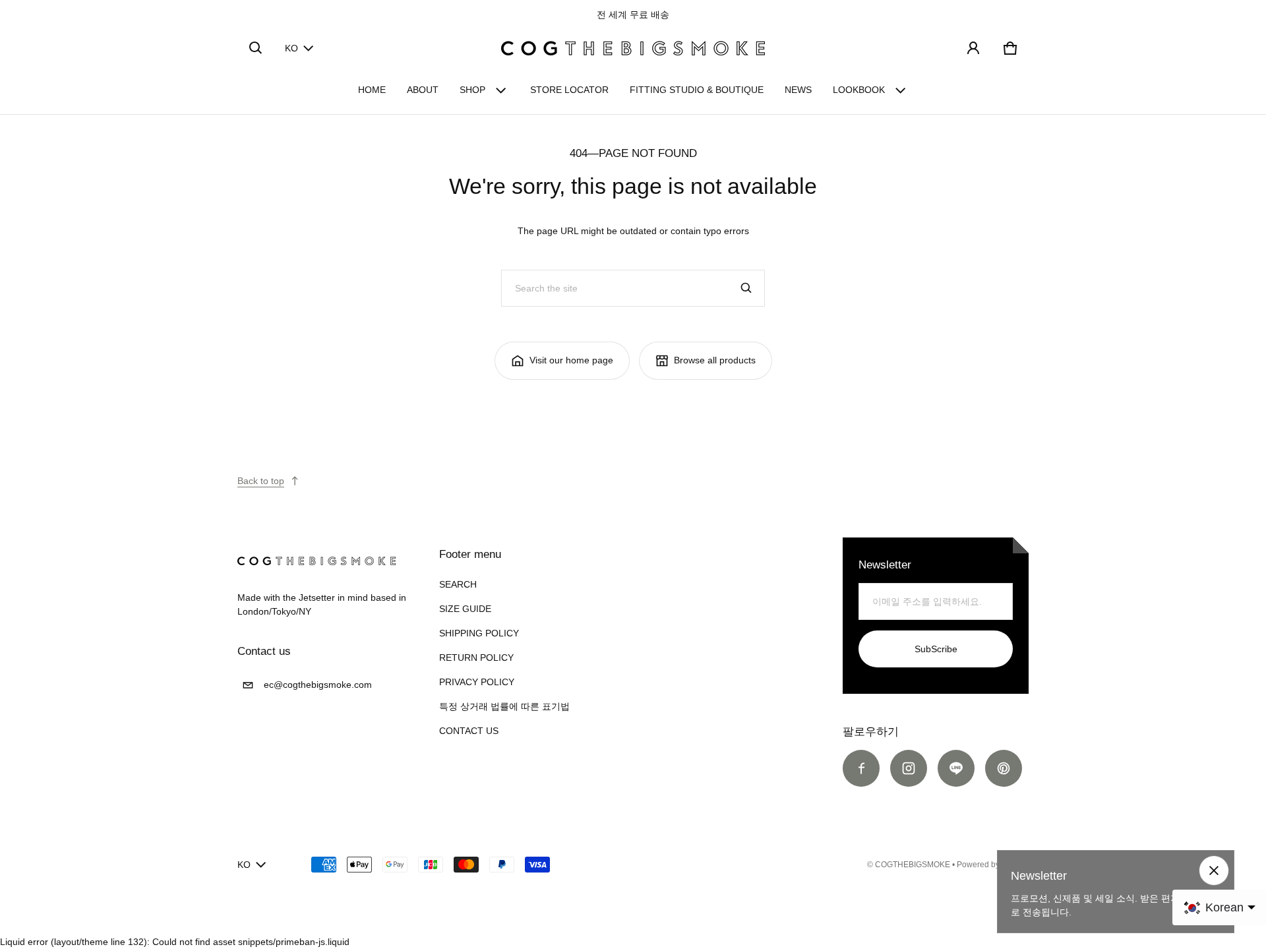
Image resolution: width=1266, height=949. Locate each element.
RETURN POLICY (476, 657)
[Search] (746, 288)
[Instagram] (908, 768)
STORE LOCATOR (569, 89)
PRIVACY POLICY (476, 682)
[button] (255, 48)
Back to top (260, 480)
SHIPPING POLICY (479, 633)
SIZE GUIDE (465, 608)
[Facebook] (861, 768)
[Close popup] (1213, 870)
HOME (372, 89)
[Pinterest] (1003, 768)
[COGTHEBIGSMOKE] (633, 48)
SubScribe (936, 649)
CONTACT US (468, 730)
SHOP (472, 89)
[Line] (956, 768)
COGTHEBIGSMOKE (912, 864)
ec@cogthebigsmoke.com (318, 684)
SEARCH (458, 584)
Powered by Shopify (993, 864)
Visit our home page (571, 360)
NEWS (798, 89)
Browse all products (715, 360)
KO (291, 48)
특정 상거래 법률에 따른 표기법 (504, 706)
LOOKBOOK (859, 89)
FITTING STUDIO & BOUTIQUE (697, 89)
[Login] (973, 48)
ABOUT (422, 89)
